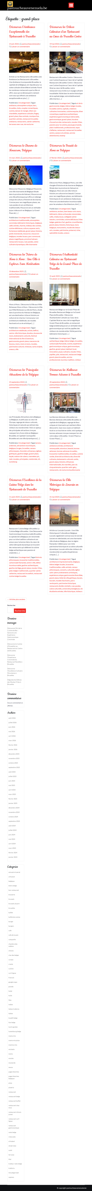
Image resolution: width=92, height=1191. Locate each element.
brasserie (12, 895)
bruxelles (12, 108)
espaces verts (34, 228)
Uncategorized (24, 103)
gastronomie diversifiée (73, 575)
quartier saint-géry (69, 467)
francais (11, 978)
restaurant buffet (14, 1101)
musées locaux (22, 236)
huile (10, 995)
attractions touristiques (26, 445)
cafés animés (14, 225)
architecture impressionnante (60, 562)
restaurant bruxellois (25, 573)
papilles (52, 354)
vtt (39, 459)
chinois (11, 951)
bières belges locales (73, 106)
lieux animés (23, 116)
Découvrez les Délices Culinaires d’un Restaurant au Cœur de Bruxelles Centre (65, 32)
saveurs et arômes (62, 133)
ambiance (12, 105)
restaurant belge (14, 1096)
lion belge (12, 1022)
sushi (10, 1150)
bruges (19, 448)
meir (10, 459)
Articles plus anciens (17, 599)
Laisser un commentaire (20, 46)
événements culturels (22, 336)
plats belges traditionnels (18, 571)
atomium (63, 448)
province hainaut (30, 239)
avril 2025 (12, 790)
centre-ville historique (17, 333)
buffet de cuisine (14, 917)
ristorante (12, 1137)
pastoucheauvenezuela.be (27, 8)
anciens (60, 211)
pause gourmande (74, 125)
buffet (11, 912)
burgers (11, 926)
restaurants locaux (16, 242)
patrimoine (64, 230)
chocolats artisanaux (28, 451)
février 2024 (13, 853)
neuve (11, 1067)
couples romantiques (30, 108)
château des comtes (33, 225)
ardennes (12, 445)
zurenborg (13, 462)
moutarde (12, 1063)
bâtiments (53, 214)
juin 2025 (12, 781)
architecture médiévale (18, 330)
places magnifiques (16, 239)
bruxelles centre (55, 109)
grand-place (13, 116)
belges (62, 106)
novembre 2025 (14, 758)
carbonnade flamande (57, 344)
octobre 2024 (13, 817)
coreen (11, 960)
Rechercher (11, 605)
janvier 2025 (13, 803)
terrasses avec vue (16, 124)
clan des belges (14, 955)
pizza (10, 1083)
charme (22, 225)
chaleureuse (58, 217)
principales (24, 459)
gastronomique (55, 119)
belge (62, 341)
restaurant (61, 130)
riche (78, 230)
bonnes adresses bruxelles (67, 451)
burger (11, 921)
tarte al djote (37, 346)
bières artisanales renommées (69, 214)
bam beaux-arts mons (72, 211)
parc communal (34, 236)
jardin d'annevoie (15, 234)
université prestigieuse (71, 589)
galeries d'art (60, 222)
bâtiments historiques (26, 223)
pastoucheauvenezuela (31, 44)
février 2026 (13, 745)
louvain (52, 580)
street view (12, 1146)
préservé (72, 230)
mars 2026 (12, 740)
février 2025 (13, 799)
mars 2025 (12, 794)
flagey (36, 113)
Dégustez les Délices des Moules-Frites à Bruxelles (14, 682)
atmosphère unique (24, 105)
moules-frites (77, 122)
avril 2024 (12, 844)
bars (34, 105)
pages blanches (14, 1072)
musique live (34, 116)
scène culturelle (55, 589)
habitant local (71, 349)
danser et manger (21, 111)
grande (11, 986)
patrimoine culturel (16, 346)
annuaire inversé (14, 872)
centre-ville (31, 563)
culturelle (71, 570)
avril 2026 (12, 736)
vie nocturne (28, 124)
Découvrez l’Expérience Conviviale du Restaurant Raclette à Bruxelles (14, 659)
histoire (39, 231)
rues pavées (28, 242)
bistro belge (13, 886)
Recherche (20, 610)
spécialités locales (56, 233)
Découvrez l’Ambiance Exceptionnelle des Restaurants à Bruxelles (22, 32)
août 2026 (12, 718)
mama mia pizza (14, 1040)
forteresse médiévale (17, 231)
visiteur (78, 360)
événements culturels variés (67, 459)
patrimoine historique (67, 583)
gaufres (52, 349)
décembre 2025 (14, 754)
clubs (19, 108)
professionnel (69, 127)
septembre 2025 (14, 767)
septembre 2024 (14, 821)
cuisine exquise (72, 111)
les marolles (66, 464)
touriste (64, 360)
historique (70, 225)
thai (10, 1159)
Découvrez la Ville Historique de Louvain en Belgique (63, 485)
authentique (54, 341)
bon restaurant (14, 890)
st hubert (12, 1141)
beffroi (35, 330)
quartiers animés (15, 119)
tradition (71, 360)
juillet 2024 (12, 830)
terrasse (11, 1155)
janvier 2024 (13, 857)
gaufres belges (23, 454)
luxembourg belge (15, 1031)
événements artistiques (68, 572)
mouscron (27, 234)
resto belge (12, 1132)
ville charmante (31, 244)
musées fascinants (63, 580)
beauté (70, 448)
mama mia (12, 1036)
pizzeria (11, 1087)
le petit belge (13, 1018)
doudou (30, 333)
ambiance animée (56, 446)
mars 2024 (12, 848)
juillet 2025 (12, 776)
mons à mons (25, 344)
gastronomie (14, 341)
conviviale (60, 219)
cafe (10, 930)
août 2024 (12, 826)
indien (11, 1004)
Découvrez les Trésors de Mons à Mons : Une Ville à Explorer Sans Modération (24, 259)
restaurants (21, 121)
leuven (79, 578)
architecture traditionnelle (19, 220)
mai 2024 (12, 839)
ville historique (69, 591)
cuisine (11, 111)
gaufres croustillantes (74, 222)
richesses (28, 346)
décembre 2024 (14, 808)
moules (11, 1058)
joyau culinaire (64, 352)
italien (11, 1013)
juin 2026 (12, 727)
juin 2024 (12, 835)
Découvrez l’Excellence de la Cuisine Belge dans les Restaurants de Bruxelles (25, 485)
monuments (61, 227)
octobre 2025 (13, 763)
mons (17, 344)
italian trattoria (14, 1009)
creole (11, 964)
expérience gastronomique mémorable (64, 117)
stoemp (62, 135)
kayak (11, 456)
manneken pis (33, 456)
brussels (11, 899)
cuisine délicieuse (15, 228)
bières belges (69, 341)
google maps (13, 982)
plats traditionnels (56, 127)
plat (57, 354)
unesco (66, 233)
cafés (51, 217)
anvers (38, 443)
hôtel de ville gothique (67, 578)
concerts (63, 570)
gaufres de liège (15, 568)
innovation (53, 352)
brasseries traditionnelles (59, 454)
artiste (29, 330)
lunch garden (13, 1027)
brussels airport (14, 904)
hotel (10, 991)
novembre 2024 (14, 812)
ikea (10, 1000)
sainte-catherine (33, 121)
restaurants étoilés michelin (60, 586)
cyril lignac (12, 973)
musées (56, 230)
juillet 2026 (12, 722)
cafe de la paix (13, 935)
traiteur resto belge (15, 1164)
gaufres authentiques (30, 565)
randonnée (33, 459)
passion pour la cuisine (58, 125)
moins (11, 1054)
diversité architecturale (64, 456)
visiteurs (79, 591)
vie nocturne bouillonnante (69, 470)
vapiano (11, 1177)
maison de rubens (21, 456)
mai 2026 (12, 731)
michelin (12, 1049)
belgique (38, 223)
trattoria (11, 1168)
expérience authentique (68, 114)
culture (26, 228)
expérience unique (56, 575)
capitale (65, 109)
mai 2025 (12, 785)
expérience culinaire (25, 113)
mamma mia (13, 1045)
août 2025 (12, 772)
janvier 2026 (13, 749)
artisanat (12, 877)
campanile (12, 939)
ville (16, 349)
